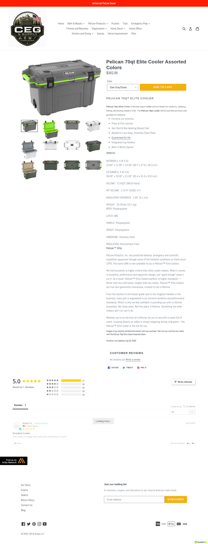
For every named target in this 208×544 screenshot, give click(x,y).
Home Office (135, 28)
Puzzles (115, 23)
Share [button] (19, 443)
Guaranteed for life (121, 137)
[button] (188, 443)
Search (24, 495)
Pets (133, 33)
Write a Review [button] (185, 381)
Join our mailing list (115, 484)
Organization (98, 28)
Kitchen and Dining (82, 33)
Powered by (183, 406)
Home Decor (117, 28)
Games (100, 33)
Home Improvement (118, 33)
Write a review (133, 359)
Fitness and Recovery (77, 28)
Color (109, 81)
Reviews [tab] (18, 405)
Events (24, 490)
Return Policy (27, 500)
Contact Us (26, 505)
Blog (23, 510)
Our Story (25, 485)
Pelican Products (97, 23)
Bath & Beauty (75, 23)
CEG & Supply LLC (36, 533)
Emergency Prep (139, 23)
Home (61, 23)
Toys (125, 23)
